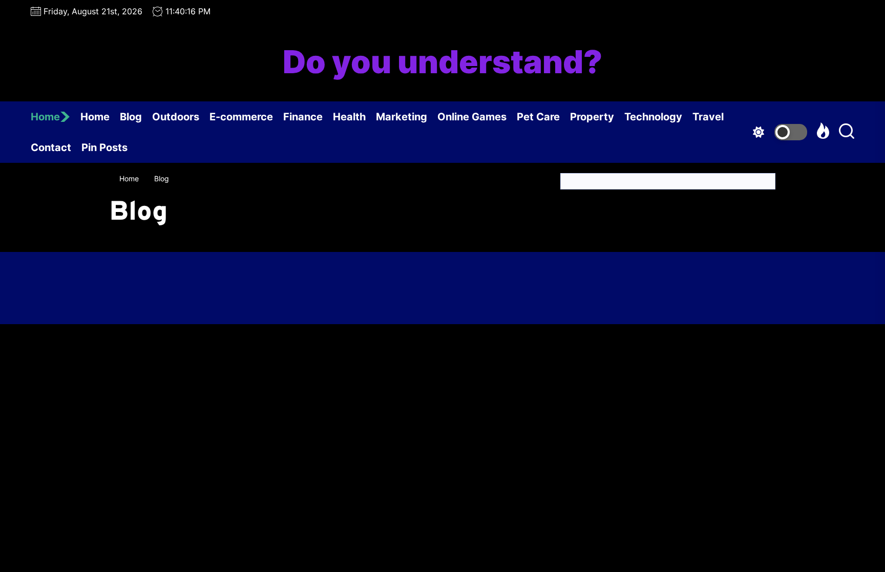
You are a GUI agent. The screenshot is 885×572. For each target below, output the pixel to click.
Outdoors (175, 117)
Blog (131, 117)
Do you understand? (442, 62)
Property (592, 117)
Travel (708, 117)
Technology (653, 117)
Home (45, 117)
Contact (51, 147)
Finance (303, 117)
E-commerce (241, 117)
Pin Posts (104, 147)
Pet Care (538, 117)
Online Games (472, 117)
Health (349, 117)
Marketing (401, 117)
